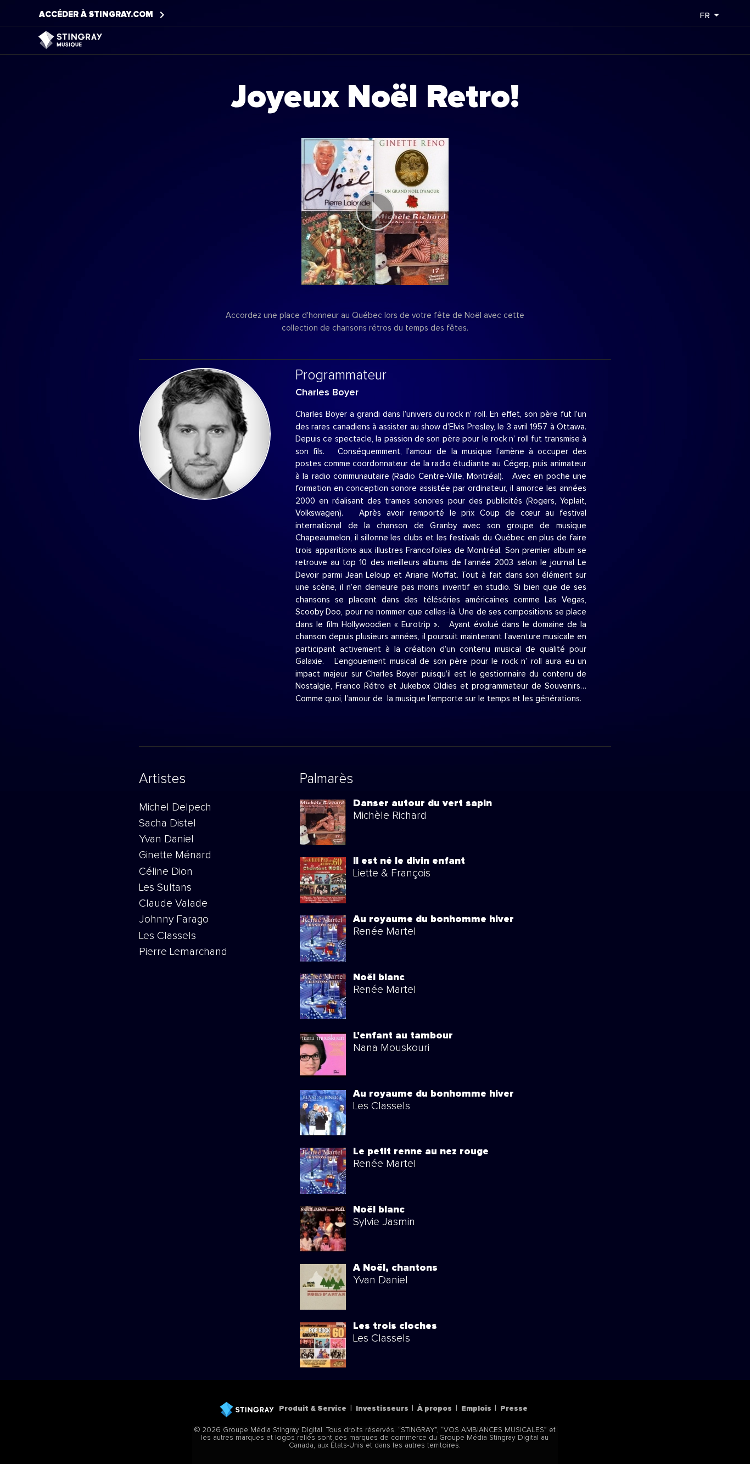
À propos (434, 1408)
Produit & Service (312, 1408)
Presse (514, 1408)
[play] (375, 211)
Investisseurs (382, 1408)
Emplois (476, 1408)
